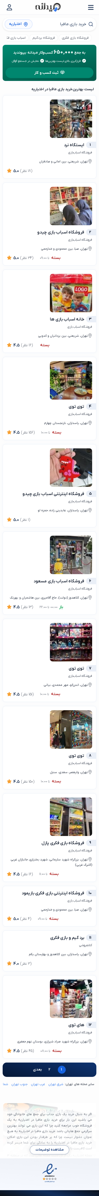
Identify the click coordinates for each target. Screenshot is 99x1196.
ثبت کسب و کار (46, 72)
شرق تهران (55, 1084)
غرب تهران (38, 1084)
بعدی (37, 1069)
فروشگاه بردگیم (43, 38)
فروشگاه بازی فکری (75, 38)
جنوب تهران (19, 1084)
